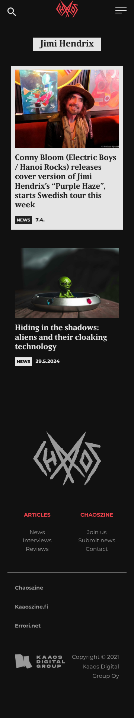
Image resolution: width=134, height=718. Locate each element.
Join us (96, 532)
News (37, 532)
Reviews (37, 549)
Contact (97, 549)
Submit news (97, 540)
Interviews (37, 540)
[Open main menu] (121, 11)
